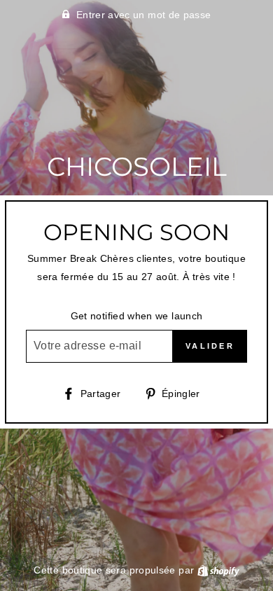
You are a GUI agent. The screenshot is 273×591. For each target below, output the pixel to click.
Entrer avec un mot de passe (143, 14)
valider (210, 346)
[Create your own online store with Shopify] (218, 570)
